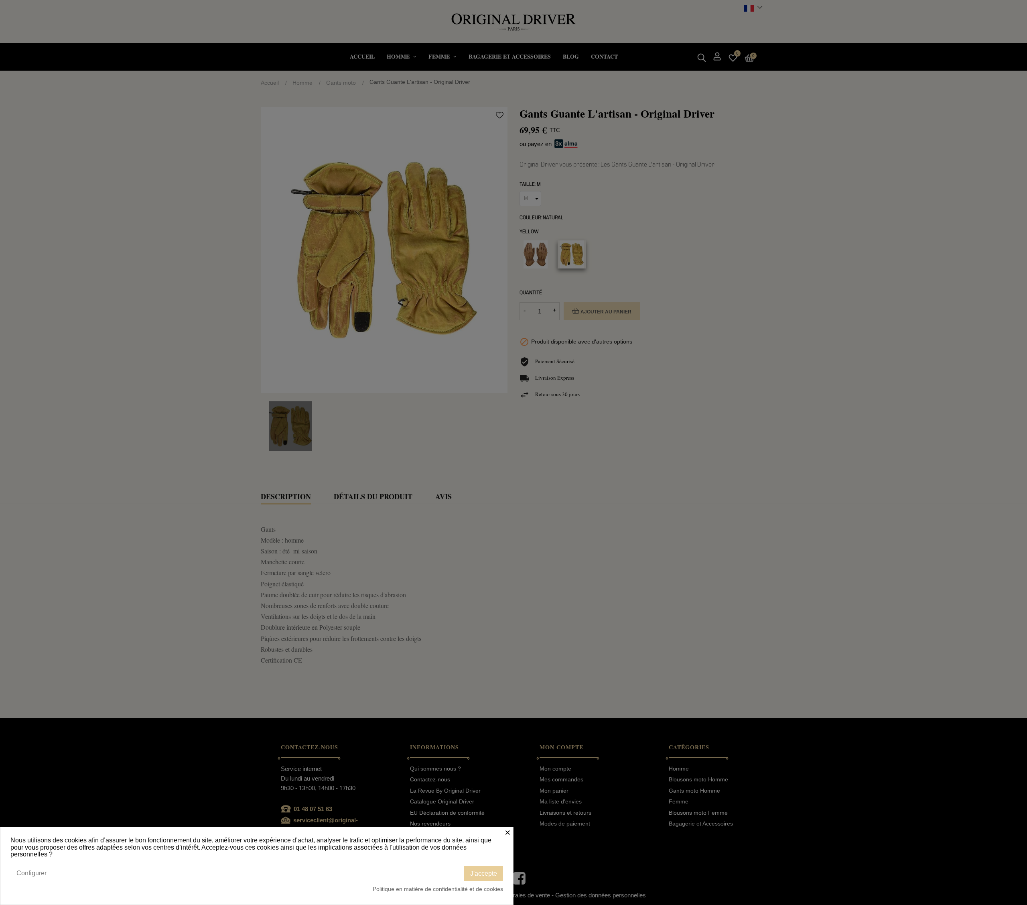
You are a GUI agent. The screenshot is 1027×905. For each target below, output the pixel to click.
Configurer (31, 873)
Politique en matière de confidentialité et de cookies (438, 889)
